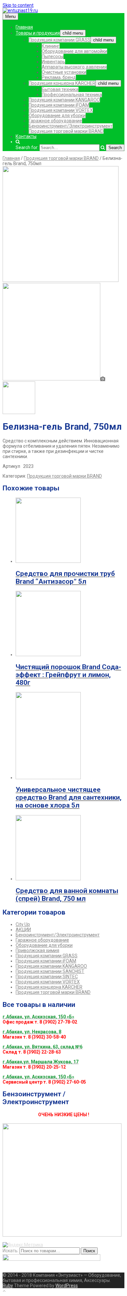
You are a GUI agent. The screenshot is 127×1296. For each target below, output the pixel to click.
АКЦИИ (23, 929)
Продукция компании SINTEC (47, 976)
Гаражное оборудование (55, 120)
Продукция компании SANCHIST (50, 971)
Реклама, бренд (59, 77)
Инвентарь (53, 61)
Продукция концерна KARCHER (62, 83)
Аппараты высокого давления (74, 66)
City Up (23, 924)
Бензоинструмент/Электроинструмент (71, 126)
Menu (10, 16)
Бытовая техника (60, 89)
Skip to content (18, 5)
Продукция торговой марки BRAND (66, 131)
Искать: (11, 1250)
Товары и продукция (38, 33)
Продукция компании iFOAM (59, 105)
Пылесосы (53, 56)
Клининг (51, 46)
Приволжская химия (37, 950)
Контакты (26, 136)
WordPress (66, 1285)
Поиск (89, 1250)
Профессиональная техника (72, 94)
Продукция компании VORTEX (61, 110)
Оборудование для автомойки (74, 51)
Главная (24, 27)
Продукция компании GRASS (60, 39)
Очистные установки (64, 72)
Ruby (8, 1285)
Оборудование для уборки (57, 115)
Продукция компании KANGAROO (64, 99)
